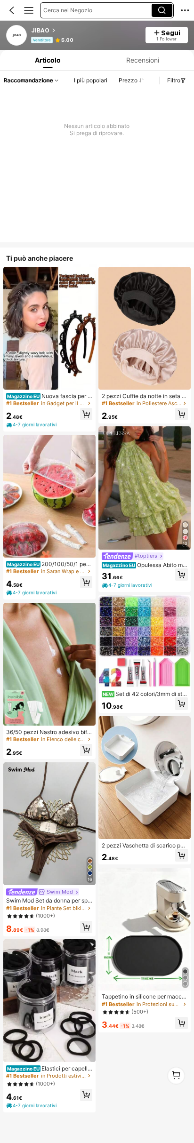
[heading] (85, 30)
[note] (32, 424)
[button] (11, 10)
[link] (17, 35)
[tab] (47, 60)
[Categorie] (28, 10)
